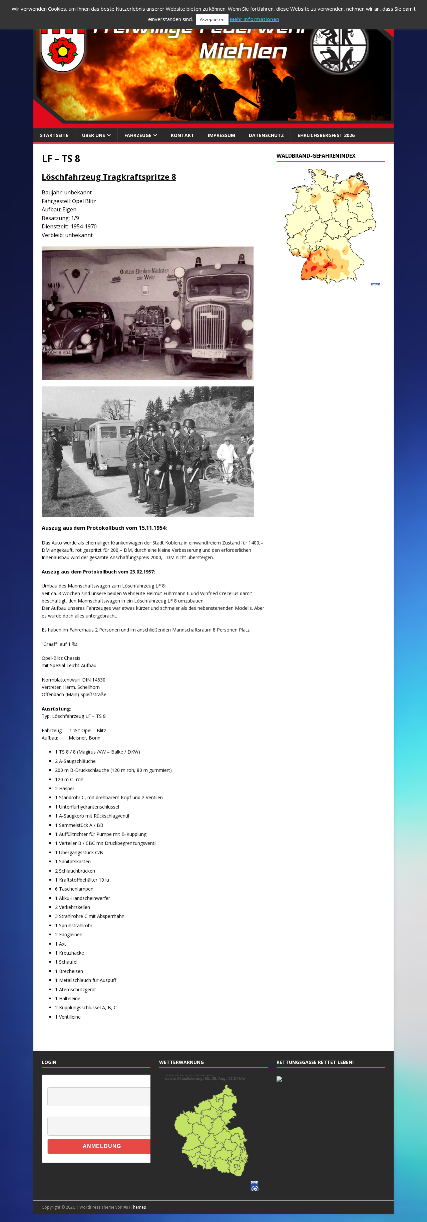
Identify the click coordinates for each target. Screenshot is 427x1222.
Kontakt (182, 135)
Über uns (93, 135)
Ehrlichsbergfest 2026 (326, 135)
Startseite (54, 135)
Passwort (56, 1112)
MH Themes (134, 1207)
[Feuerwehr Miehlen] (213, 124)
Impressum (221, 135)
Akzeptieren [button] (212, 19)
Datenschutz (266, 135)
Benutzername (61, 1083)
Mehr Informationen (254, 19)
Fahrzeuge (137, 135)
